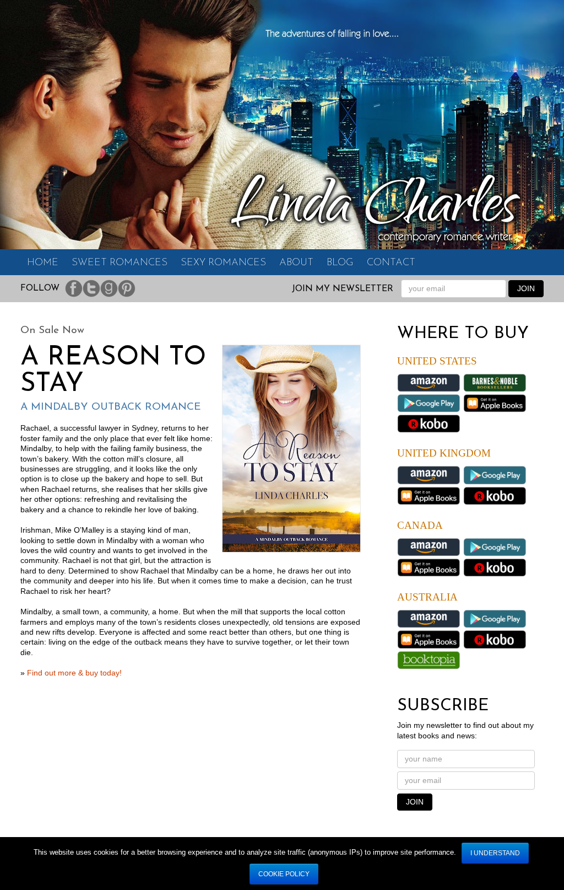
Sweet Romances (119, 263)
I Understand (495, 853)
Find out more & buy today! (74, 673)
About (296, 263)
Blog (340, 263)
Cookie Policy (284, 874)
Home (42, 263)
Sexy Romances (223, 263)
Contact (391, 263)
